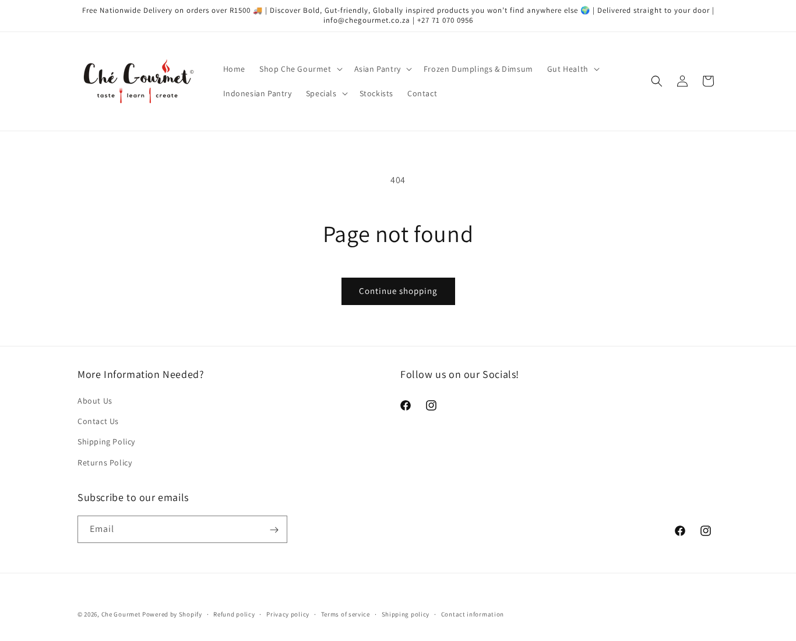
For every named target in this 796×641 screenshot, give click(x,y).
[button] (299, 69)
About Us (95, 400)
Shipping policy (406, 614)
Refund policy (234, 614)
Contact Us (98, 421)
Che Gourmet (121, 614)
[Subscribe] (274, 530)
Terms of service (345, 614)
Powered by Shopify (172, 614)
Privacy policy (287, 614)
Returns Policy (105, 462)
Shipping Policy (106, 442)
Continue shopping (398, 290)
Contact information (472, 614)
